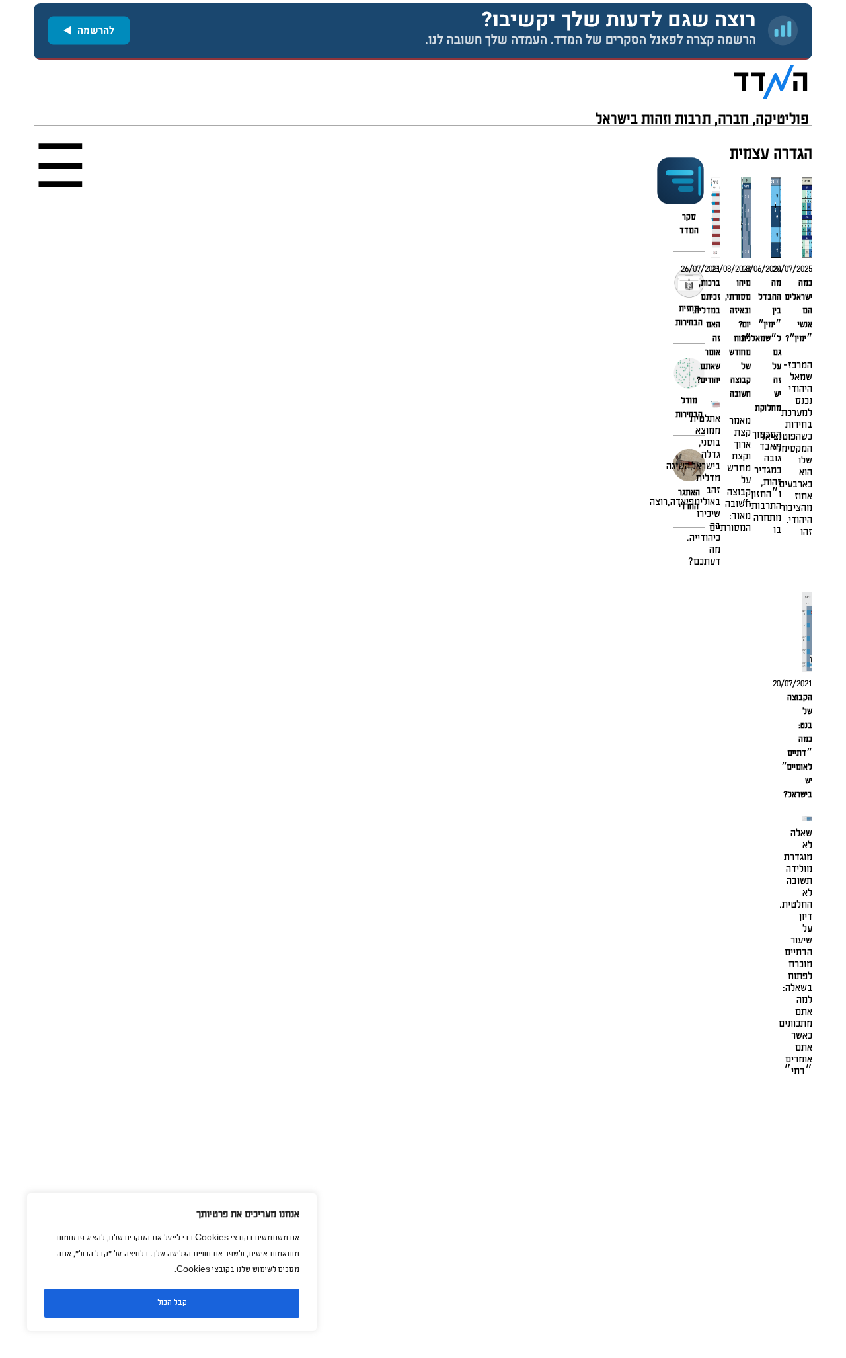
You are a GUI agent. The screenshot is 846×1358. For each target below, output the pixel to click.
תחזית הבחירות (689, 316)
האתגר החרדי (689, 500)
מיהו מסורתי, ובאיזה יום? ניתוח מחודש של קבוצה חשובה (738, 338)
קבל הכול (172, 1303)
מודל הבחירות (689, 408)
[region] (171, 1262)
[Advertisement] (423, 1237)
